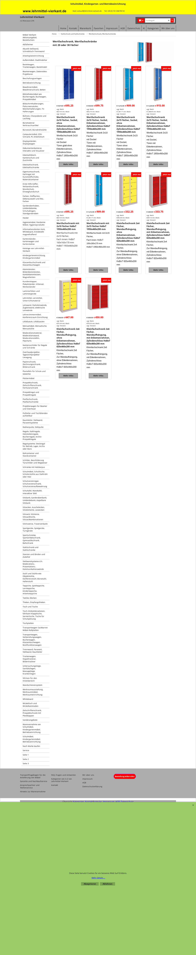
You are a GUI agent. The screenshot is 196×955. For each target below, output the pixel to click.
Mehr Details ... (98, 877)
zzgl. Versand (61, 114)
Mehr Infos (68, 164)
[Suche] (172, 20)
